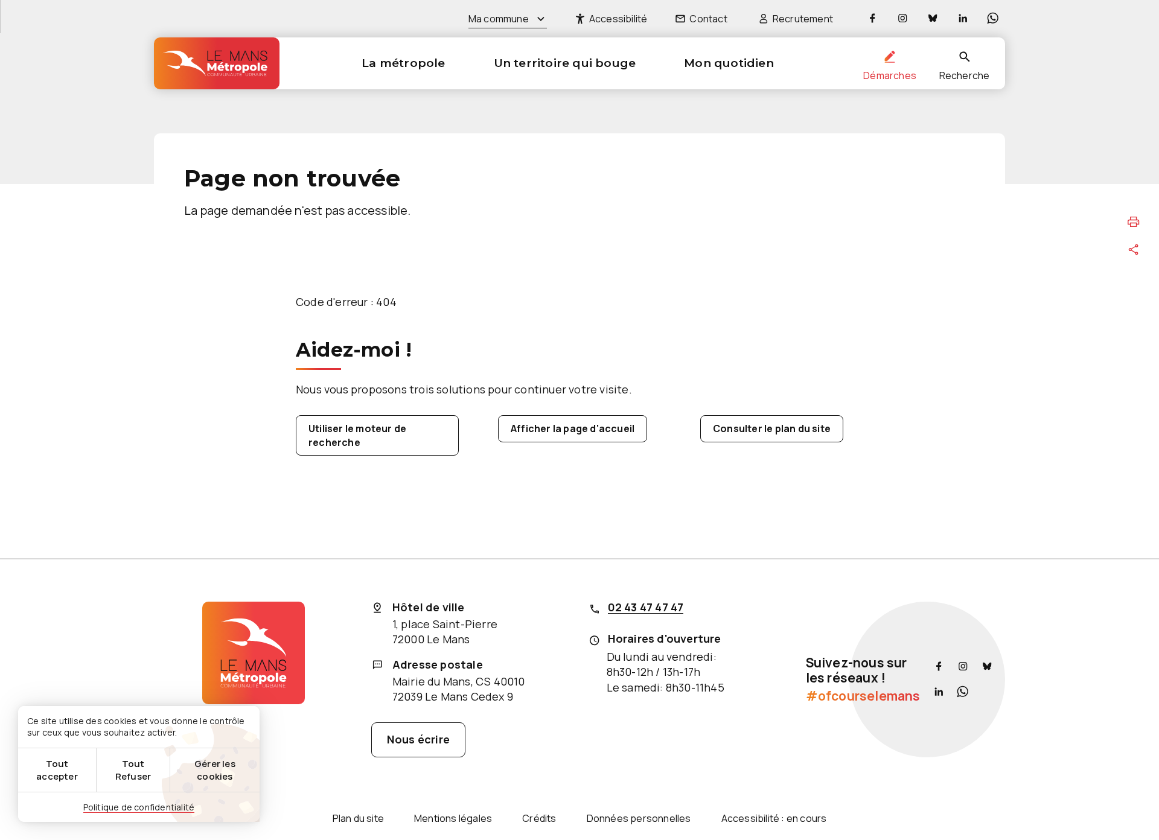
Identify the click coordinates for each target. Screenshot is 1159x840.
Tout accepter (57, 770)
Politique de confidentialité (139, 807)
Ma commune (498, 18)
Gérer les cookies (214, 770)
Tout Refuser (133, 770)
